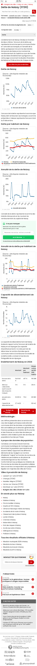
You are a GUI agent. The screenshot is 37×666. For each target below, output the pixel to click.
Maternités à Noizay (10, 522)
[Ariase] (10, 664)
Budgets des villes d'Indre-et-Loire (16, 489)
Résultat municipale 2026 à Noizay (15, 541)
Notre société (24, 636)
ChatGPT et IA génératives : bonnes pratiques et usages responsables (16, 579)
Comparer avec (6, 29)
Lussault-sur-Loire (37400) (12, 476)
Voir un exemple (29, 565)
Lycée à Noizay (8, 517)
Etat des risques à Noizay (12, 525)
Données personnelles (26, 638)
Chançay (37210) (9, 478)
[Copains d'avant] (10, 660)
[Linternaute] (10, 656)
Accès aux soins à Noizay (12, 528)
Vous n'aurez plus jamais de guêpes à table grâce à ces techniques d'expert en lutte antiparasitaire (17, 618)
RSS (33, 640)
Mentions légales (17, 641)
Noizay (31, 4)
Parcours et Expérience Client (13, 593)
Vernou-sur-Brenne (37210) (13, 484)
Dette (4, 34)
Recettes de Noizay (25, 411)
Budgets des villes (10, 4)
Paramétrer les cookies (8, 640)
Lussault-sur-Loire (15, 15)
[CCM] (27, 652)
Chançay (25, 15)
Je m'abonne (17, 237)
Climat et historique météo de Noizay (16, 508)
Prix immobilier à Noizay (11, 503)
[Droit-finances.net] (27, 656)
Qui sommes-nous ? (9, 636)
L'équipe (18, 636)
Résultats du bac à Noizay (12, 544)
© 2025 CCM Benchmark (18, 643)
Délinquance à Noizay (10, 531)
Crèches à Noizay (9, 520)
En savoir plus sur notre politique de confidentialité (16, 241)
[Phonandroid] (27, 663)
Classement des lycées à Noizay (14, 514)
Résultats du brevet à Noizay (13, 547)
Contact (7, 638)
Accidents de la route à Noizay (14, 511)
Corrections (9, 641)
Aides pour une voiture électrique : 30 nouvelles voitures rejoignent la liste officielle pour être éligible (18, 611)
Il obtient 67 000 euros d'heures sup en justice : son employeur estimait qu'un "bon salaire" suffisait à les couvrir (18, 624)
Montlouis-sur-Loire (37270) (13, 487)
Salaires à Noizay (9, 500)
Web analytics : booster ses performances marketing (13, 587)
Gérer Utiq (18, 640)
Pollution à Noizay (9, 533)
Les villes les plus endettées (19, 64)
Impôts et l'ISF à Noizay (11, 506)
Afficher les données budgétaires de (13, 25)
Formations (8, 574)
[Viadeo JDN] (27, 660)
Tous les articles (26, 640)
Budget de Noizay (9, 411)
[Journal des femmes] (10, 652)
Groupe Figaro (28, 641)
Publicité (32, 636)
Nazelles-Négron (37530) (12, 481)
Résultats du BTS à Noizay (12, 550)
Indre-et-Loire (22, 4)
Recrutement (14, 638)
